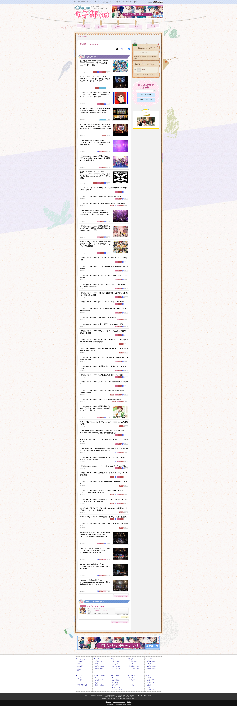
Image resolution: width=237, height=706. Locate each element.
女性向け (105, 2)
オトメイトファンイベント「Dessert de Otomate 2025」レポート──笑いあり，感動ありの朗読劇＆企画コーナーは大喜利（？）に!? (95, 79)
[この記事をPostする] (117, 49)
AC (123, 2)
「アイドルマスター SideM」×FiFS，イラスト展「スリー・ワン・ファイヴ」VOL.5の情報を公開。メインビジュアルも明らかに (95, 94)
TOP (75, 2)
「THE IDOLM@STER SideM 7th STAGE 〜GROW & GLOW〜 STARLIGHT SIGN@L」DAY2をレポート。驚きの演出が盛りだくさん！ (95, 212)
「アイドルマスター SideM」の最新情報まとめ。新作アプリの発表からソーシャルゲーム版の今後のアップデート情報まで (95, 408)
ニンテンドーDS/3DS (99, 675)
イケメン (118, 27)
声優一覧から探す (146, 95)
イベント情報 (150, 679)
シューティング (151, 684)
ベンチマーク (133, 685)
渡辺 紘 (143, 69)
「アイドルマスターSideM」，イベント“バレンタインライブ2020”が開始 (103, 466)
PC (79, 2)
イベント (108, 87)
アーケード (148, 675)
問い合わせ (108, 702)
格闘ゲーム (150, 680)
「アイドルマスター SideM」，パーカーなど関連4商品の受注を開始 (101, 399)
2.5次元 (101, 27)
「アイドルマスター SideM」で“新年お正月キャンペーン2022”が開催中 (102, 324)
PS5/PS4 (89, 2)
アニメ (135, 27)
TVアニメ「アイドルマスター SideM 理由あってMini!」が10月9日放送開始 (103, 517)
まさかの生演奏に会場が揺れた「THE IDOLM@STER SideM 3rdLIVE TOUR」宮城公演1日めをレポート (95, 566)
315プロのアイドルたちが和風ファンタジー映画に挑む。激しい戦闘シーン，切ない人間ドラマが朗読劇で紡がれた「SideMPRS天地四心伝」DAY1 (95, 126)
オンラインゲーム (82, 660)
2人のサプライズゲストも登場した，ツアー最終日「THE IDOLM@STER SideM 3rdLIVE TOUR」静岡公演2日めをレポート (95, 550)
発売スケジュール (99, 666)
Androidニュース (116, 679)
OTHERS (95, 72)
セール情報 (115, 682)
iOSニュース (115, 677)
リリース (126, 198)
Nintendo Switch (102, 87)
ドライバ (131, 684)
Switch (94, 2)
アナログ (128, 2)
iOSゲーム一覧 (116, 687)
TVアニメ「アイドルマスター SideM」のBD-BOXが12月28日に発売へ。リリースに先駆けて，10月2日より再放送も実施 (95, 244)
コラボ (153, 26)
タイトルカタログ (99, 668)
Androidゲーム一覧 (117, 689)
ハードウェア (117, 2)
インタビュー (81, 665)
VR (111, 2)
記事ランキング (81, 670)
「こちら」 (127, 696)
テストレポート (133, 679)
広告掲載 (129, 702)
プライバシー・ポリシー (119, 702)
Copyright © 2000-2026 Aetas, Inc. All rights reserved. (118, 704)
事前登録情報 (115, 680)
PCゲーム (96, 658)
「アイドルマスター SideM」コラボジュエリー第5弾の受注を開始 (100, 196)
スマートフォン (115, 675)
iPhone (100, 72)
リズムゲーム (150, 685)
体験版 (79, 663)
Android (104, 72)
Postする (120, 48)
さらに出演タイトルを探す (120, 622)
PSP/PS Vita (148, 658)
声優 (83, 26)
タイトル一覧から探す (145, 99)
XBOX (83, 2)
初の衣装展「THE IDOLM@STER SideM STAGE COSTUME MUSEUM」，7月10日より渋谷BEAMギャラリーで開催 (95, 63)
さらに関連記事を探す (121, 596)
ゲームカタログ (151, 689)
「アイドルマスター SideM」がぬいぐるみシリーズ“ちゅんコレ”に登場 (102, 302)
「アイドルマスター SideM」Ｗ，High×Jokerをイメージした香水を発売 (102, 203)
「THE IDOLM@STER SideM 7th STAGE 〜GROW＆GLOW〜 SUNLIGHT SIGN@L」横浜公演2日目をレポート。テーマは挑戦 (95, 142)
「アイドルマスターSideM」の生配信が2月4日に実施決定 (98, 317)
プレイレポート (116, 661)
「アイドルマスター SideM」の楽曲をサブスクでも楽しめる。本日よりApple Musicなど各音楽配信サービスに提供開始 (95, 158)
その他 (148, 687)
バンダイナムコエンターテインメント (102, 610)
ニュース (108, 72)
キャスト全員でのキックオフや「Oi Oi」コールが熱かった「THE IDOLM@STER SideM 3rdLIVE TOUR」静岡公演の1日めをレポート (95, 534)
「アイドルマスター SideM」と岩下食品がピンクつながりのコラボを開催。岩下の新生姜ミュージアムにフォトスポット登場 (95, 228)
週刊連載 (79, 666)
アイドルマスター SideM (95, 606)
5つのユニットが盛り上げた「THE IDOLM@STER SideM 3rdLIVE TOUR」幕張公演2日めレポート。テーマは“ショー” (95, 582)
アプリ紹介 (115, 684)
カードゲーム (150, 682)
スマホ (99, 2)
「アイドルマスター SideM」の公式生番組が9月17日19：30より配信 (101, 375)
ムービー (79, 668)
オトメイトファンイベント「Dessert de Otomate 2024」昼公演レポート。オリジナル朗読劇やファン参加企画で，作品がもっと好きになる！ (95, 110)
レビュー (79, 661)
